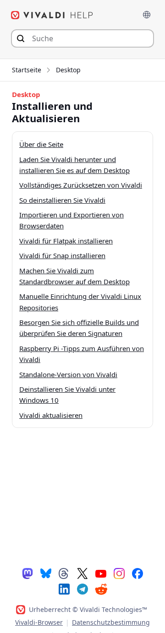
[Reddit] (101, 589)
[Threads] (64, 573)
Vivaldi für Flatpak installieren (66, 240)
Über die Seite (41, 144)
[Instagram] (119, 573)
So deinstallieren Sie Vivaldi (62, 200)
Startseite (26, 69)
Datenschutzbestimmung (111, 622)
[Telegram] (82, 589)
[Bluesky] (46, 573)
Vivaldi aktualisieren (50, 415)
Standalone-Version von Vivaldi (68, 374)
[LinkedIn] (64, 589)
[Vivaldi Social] (27, 573)
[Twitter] (82, 573)
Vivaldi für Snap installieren (62, 255)
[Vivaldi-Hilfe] (52, 15)
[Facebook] (137, 573)
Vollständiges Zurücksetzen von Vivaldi (80, 184)
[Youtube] (101, 573)
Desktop (68, 69)
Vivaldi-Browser (39, 622)
